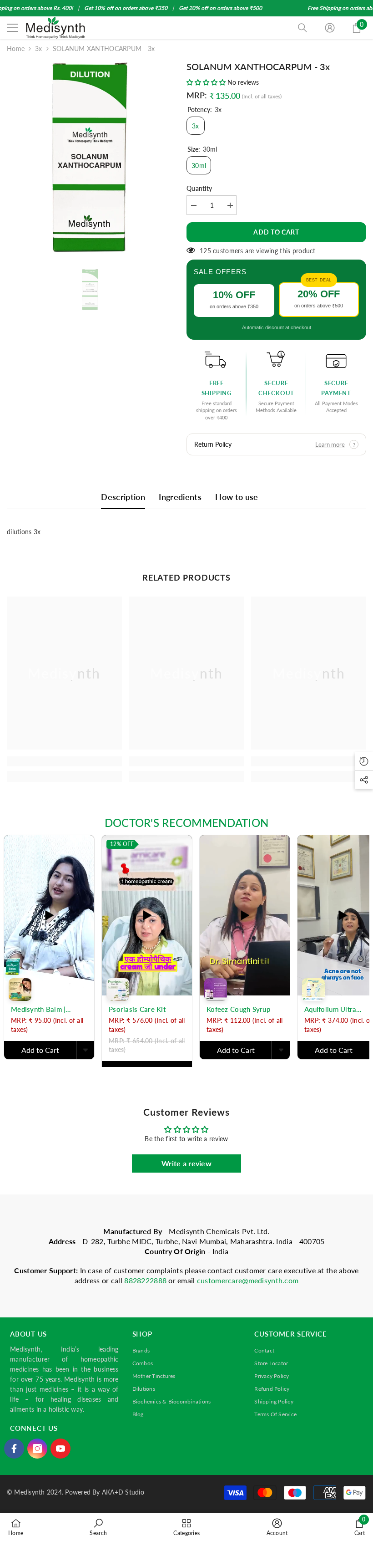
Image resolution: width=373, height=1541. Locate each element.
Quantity (199, 188)
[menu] (12, 27)
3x (38, 48)
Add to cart (276, 232)
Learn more (330, 444)
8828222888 (146, 1280)
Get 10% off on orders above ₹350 (125, 8)
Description (123, 497)
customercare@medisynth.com (247, 1280)
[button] (206, 82)
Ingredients (180, 497)
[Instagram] (37, 1449)
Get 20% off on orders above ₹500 (220, 8)
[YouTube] (60, 1449)
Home (16, 48)
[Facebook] (14, 1449)
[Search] (302, 27)
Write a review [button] (186, 1163)
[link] (64, 761)
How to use (236, 497)
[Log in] (330, 28)
